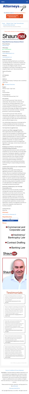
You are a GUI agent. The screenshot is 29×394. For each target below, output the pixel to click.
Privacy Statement (19, 370)
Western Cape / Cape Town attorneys (15, 23)
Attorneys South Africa (14, 388)
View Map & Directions (9, 84)
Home (3, 23)
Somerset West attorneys (9, 25)
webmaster (15, 386)
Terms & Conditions (9, 370)
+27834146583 (7, 49)
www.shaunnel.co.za (7, 57)
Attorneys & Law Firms (12, 16)
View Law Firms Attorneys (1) (9, 214)
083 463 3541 (5, 45)
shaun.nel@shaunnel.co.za (8, 53)
